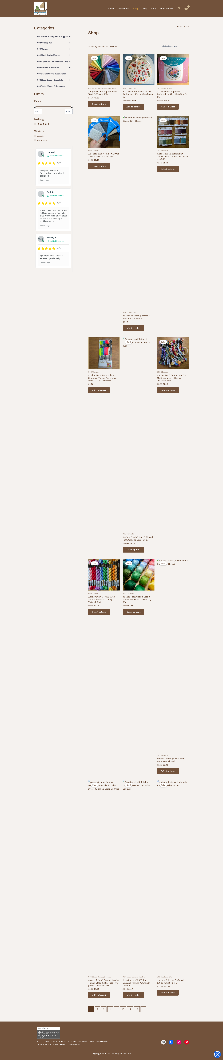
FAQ (153, 8)
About (54, 1041)
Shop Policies (166, 8)
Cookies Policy (74, 1044)
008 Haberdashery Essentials (53, 79)
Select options (99, 104)
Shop (135, 8)
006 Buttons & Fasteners (53, 67)
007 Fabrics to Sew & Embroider (51, 73)
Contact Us (64, 1041)
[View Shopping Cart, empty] (186, 8)
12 (136, 1009)
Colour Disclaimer (79, 1041)
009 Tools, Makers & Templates (51, 86)
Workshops (123, 8)
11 (130, 1009)
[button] (179, 8)
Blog (145, 8)
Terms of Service (44, 1044)
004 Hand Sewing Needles (53, 55)
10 (123, 1009)
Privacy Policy (59, 1044)
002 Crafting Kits (53, 42)
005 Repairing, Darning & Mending (53, 61)
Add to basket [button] (133, 106)
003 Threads (53, 49)
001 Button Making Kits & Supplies (53, 36)
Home (111, 8)
